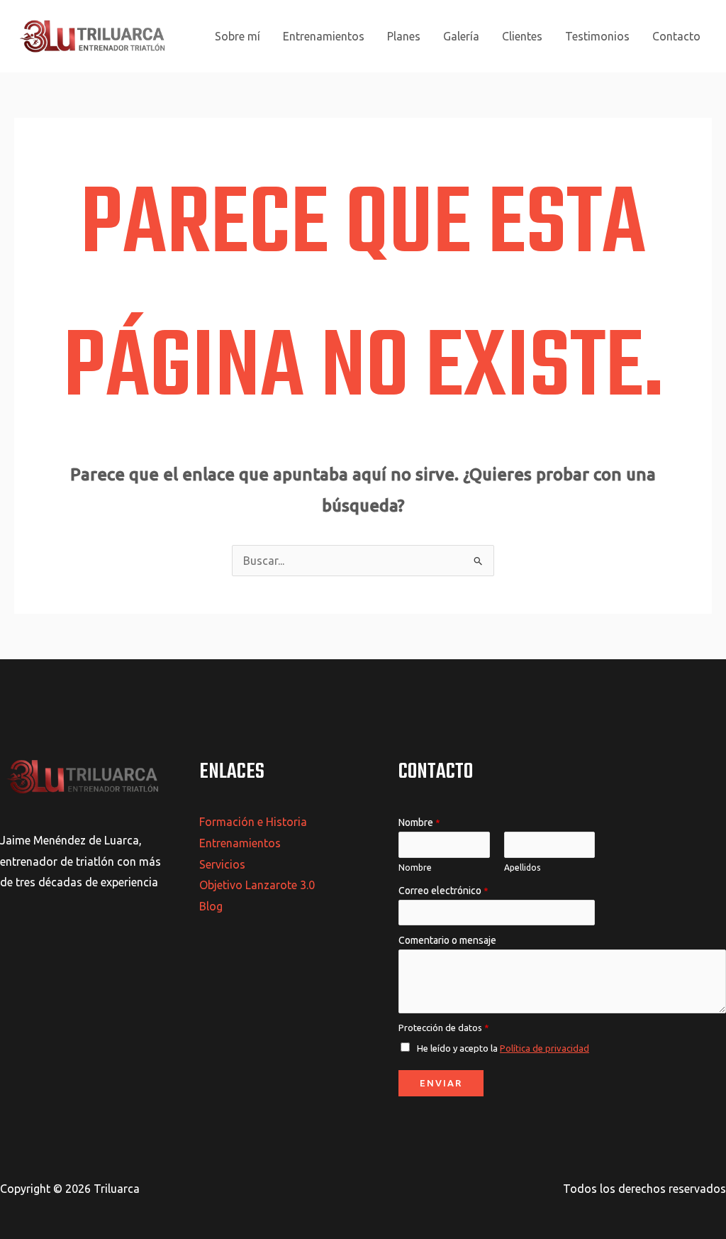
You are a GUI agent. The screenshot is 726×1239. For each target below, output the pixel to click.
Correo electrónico (443, 890)
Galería (461, 36)
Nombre (419, 822)
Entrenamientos (323, 36)
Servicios (222, 864)
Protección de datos (443, 1027)
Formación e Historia (253, 821)
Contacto (676, 36)
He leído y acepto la (503, 1048)
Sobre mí (237, 36)
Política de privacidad (544, 1048)
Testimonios (597, 36)
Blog (211, 906)
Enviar (441, 1083)
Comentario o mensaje (447, 940)
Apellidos (522, 867)
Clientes (522, 36)
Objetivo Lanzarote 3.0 (257, 885)
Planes (403, 36)
